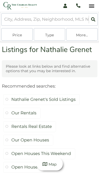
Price (17, 35)
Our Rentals (23, 113)
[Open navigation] (91, 6)
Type (49, 35)
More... (82, 35)
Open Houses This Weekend (41, 153)
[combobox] (4, 19)
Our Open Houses (30, 140)
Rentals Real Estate (31, 126)
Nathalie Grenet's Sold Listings (43, 99)
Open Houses (25, 167)
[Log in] (65, 6)
